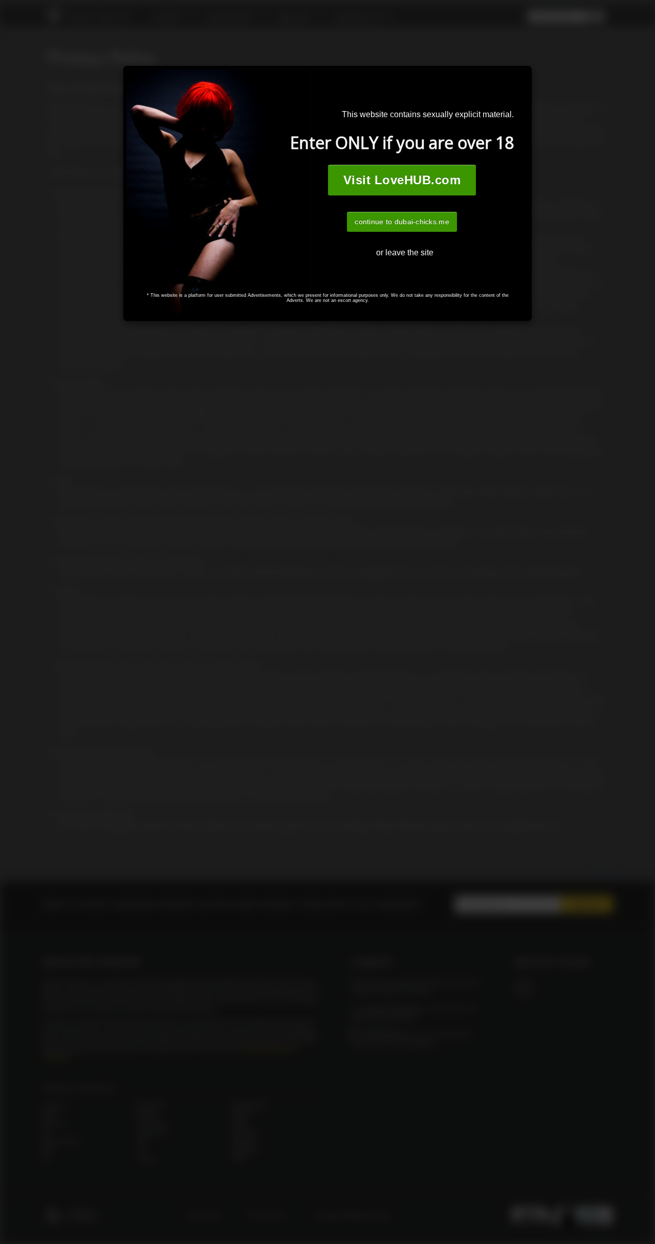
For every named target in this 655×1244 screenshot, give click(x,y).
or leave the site (404, 252)
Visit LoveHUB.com (402, 180)
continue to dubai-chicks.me (402, 221)
